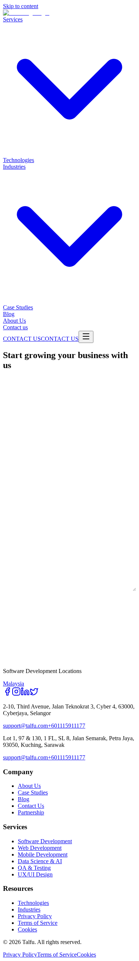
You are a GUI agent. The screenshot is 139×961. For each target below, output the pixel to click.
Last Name (17, 409)
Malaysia (13, 683)
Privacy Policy (35, 916)
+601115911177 (66, 726)
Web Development (40, 848)
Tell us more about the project (47, 557)
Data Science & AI (40, 861)
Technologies (33, 903)
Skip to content (20, 6)
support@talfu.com (25, 726)
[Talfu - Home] (26, 13)
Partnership (31, 812)
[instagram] (16, 694)
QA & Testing (34, 868)
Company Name (23, 498)
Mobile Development (42, 854)
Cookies (27, 929)
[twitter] (34, 694)
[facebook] (7, 694)
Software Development (45, 841)
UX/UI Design (35, 874)
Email (11, 439)
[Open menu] (86, 337)
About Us (29, 786)
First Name (18, 380)
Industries (29, 909)
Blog (23, 799)
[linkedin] (25, 694)
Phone (11, 468)
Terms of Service (37, 923)
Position (15, 528)
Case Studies (33, 792)
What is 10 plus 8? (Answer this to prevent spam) (69, 602)
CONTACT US (22, 339)
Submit (27, 646)
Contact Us (31, 806)
